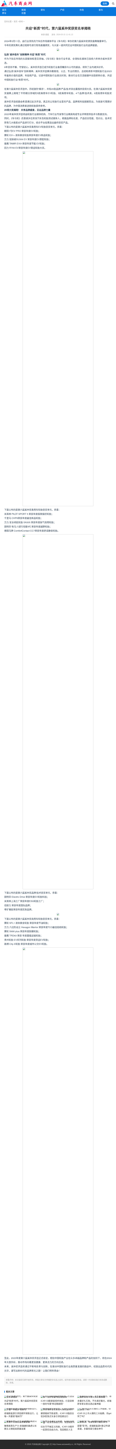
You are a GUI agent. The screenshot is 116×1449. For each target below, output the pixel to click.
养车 (4, 13)
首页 (4, 10)
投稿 (105, 3)
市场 (82, 10)
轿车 (43, 10)
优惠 (24, 13)
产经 (62, 10)
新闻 (24, 10)
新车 (101, 10)
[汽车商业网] (17, 3)
